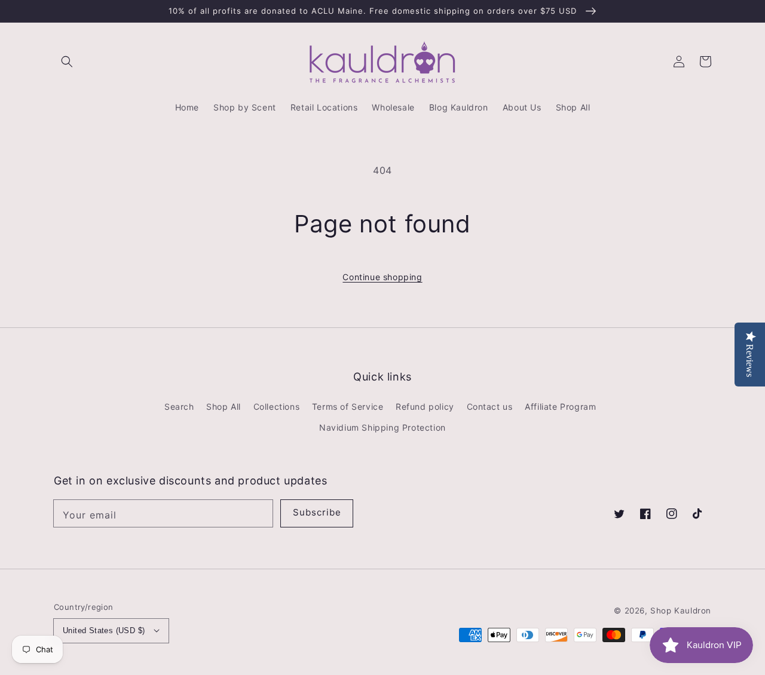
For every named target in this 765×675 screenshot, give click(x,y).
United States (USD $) (104, 630)
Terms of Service (348, 406)
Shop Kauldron (680, 610)
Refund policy (425, 406)
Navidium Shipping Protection (382, 427)
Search (179, 406)
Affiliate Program (560, 406)
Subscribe (317, 512)
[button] (67, 61)
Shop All (223, 406)
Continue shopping (382, 277)
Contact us (490, 406)
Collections (276, 406)
